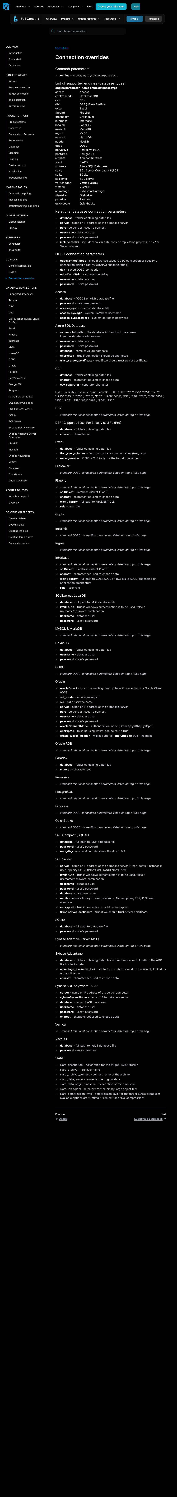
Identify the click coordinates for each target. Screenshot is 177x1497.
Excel (12, 328)
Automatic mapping (20, 193)
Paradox (13, 371)
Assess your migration (111, 6)
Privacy (13, 227)
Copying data (16, 524)
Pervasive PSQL (18, 377)
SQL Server (15, 421)
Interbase (14, 340)
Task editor (15, 249)
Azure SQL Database (20, 396)
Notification (15, 171)
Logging (13, 158)
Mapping (14, 152)
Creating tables (17, 518)
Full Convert (30, 18)
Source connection (19, 87)
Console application (20, 265)
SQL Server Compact (21, 402)
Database (14, 146)
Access (13, 300)
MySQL (13, 346)
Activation (14, 65)
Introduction (15, 52)
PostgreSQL (15, 384)
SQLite (12, 415)
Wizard (13, 81)
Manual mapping (18, 199)
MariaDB (13, 449)
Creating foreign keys (21, 536)
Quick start (15, 59)
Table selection (17, 99)
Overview (51, 18)
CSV (11, 306)
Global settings (17, 221)
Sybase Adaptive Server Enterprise (22, 435)
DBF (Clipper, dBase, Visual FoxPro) (24, 320)
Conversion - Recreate (21, 134)
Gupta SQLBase (18, 480)
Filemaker (14, 468)
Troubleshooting (18, 177)
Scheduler (14, 243)
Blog (89, 6)
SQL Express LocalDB (21, 408)
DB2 (11, 312)
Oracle (12, 365)
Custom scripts (17, 165)
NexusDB (14, 353)
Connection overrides (21, 278)
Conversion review (19, 543)
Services (39, 6)
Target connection (19, 93)
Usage (12, 271)
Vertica (12, 461)
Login (136, 6)
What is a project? (19, 496)
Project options (17, 121)
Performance (16, 140)
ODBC (12, 359)
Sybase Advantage (19, 455)
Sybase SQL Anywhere (22, 427)
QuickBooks (15, 474)
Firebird (13, 334)
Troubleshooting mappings (24, 205)
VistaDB (13, 443)
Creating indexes (18, 530)
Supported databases (21, 293)
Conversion (15, 128)
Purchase (153, 18)
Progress (14, 390)
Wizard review (17, 105)
